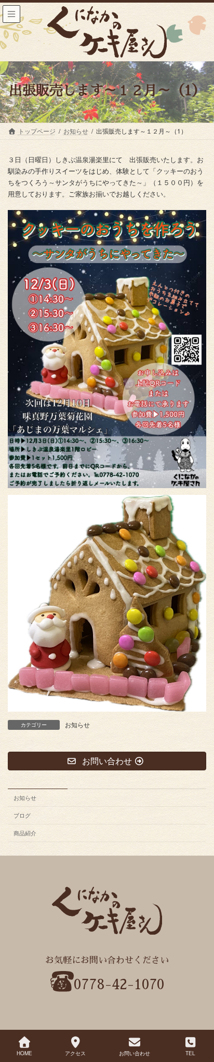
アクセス (75, 1053)
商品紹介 (25, 833)
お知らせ (77, 724)
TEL (190, 1053)
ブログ (22, 815)
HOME (24, 1053)
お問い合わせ (134, 1053)
